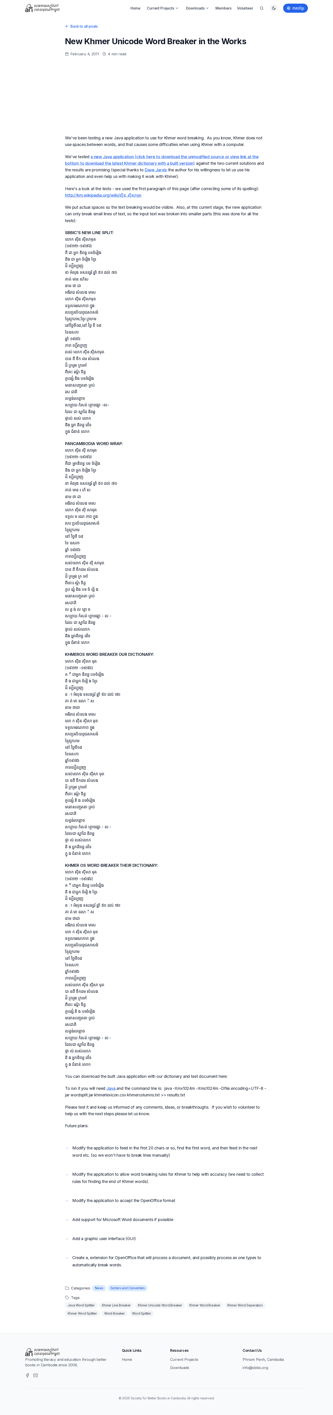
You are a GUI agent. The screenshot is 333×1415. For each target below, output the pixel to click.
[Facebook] (27, 1375)
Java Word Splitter (81, 1305)
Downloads (195, 8)
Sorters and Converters (128, 1288)
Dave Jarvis (156, 169)
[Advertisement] (166, 95)
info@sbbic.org (255, 1367)
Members (223, 8)
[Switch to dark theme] (274, 8)
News (99, 1288)
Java (110, 1088)
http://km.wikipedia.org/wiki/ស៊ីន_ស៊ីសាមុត (103, 195)
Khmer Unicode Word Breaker (160, 1305)
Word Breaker (114, 1313)
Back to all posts (84, 26)
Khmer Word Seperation (245, 1305)
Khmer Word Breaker (204, 1305)
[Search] (262, 8)
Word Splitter (141, 1313)
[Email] (35, 1375)
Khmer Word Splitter (82, 1313)
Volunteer (245, 8)
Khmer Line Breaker (116, 1305)
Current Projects (160, 8)
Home (135, 8)
